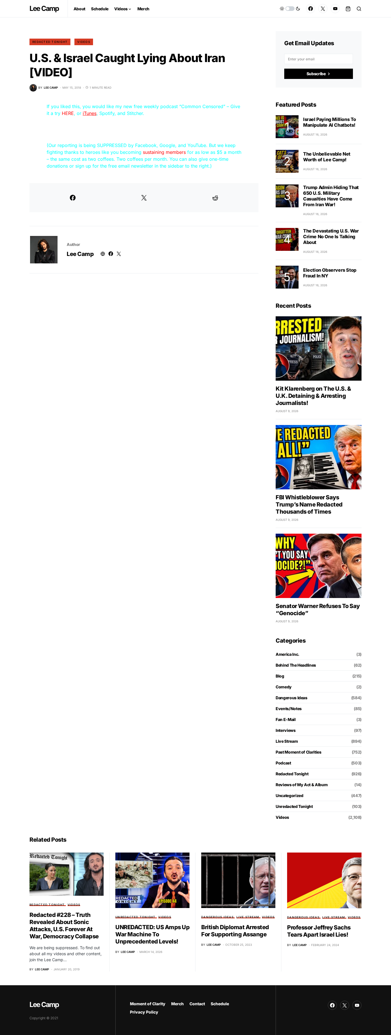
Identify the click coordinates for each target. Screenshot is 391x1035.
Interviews (286, 730)
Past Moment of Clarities (298, 752)
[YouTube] (335, 8)
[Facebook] (310, 8)
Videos (83, 41)
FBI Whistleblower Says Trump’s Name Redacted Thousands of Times (309, 504)
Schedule (220, 1003)
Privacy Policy (144, 1012)
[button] (290, 8)
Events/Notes (289, 708)
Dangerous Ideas (291, 697)
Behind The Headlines (296, 665)
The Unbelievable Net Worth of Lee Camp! (326, 156)
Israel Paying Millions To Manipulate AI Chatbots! (329, 122)
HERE (68, 113)
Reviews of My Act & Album (301, 784)
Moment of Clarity (147, 1003)
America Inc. (287, 654)
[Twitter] (322, 8)
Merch (177, 1003)
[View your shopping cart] (348, 8)
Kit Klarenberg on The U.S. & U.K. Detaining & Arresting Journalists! (313, 395)
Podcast (283, 762)
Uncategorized (289, 795)
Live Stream (287, 741)
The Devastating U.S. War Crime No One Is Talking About (331, 236)
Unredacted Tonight (294, 806)
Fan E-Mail (286, 719)
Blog (280, 676)
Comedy (284, 686)
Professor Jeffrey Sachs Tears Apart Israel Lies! (319, 931)
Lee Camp (44, 8)
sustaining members (164, 152)
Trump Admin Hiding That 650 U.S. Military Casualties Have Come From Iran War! (331, 195)
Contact (197, 1003)
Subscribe (316, 73)
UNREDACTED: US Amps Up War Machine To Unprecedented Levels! (152, 934)
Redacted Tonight (50, 41)
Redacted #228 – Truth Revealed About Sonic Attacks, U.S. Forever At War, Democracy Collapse (64, 925)
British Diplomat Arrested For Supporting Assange (235, 931)
